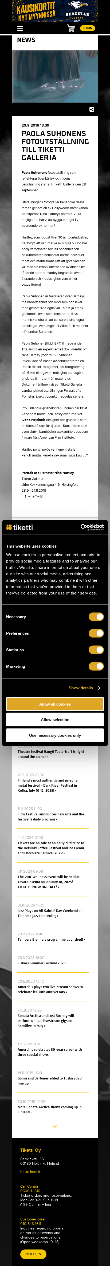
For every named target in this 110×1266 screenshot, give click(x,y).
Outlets (33, 1254)
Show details (81, 688)
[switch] (96, 633)
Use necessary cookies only (55, 735)
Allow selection (55, 719)
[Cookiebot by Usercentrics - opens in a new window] (80, 527)
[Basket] (71, 28)
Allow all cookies (55, 704)
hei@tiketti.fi (30, 1172)
